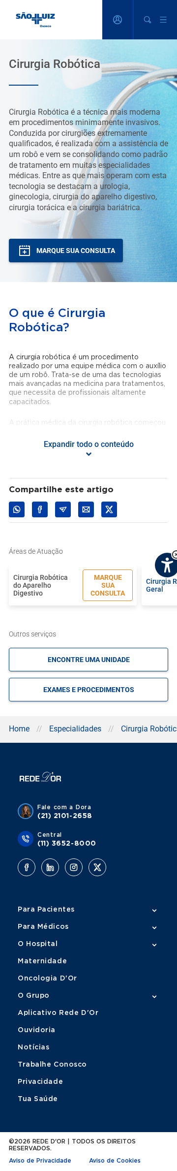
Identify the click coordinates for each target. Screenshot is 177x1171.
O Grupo (34, 995)
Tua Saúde (38, 1099)
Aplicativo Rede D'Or (58, 1013)
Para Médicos (43, 926)
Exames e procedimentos (88, 690)
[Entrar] (117, 19)
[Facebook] (26, 867)
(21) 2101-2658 (64, 816)
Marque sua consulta (107, 585)
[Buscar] (147, 19)
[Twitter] (97, 867)
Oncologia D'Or (47, 978)
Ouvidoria (37, 1030)
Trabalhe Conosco (52, 1064)
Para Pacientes (46, 909)
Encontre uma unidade (89, 660)
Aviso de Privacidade (40, 1161)
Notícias (33, 1047)
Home (19, 728)
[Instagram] (73, 867)
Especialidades (75, 728)
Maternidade (42, 961)
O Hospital (38, 944)
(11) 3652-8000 (66, 843)
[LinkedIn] (50, 867)
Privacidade (40, 1081)
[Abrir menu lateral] (163, 19)
